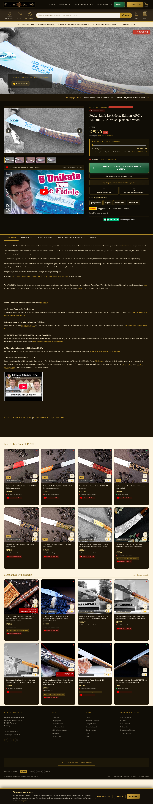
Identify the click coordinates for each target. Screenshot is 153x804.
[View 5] (51, 160)
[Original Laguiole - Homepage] (19, 4)
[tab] (11, 238)
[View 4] (40, 160)
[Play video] (44, 192)
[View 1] (9, 160)
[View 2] (19, 160)
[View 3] (30, 160)
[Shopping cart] (146, 4)
